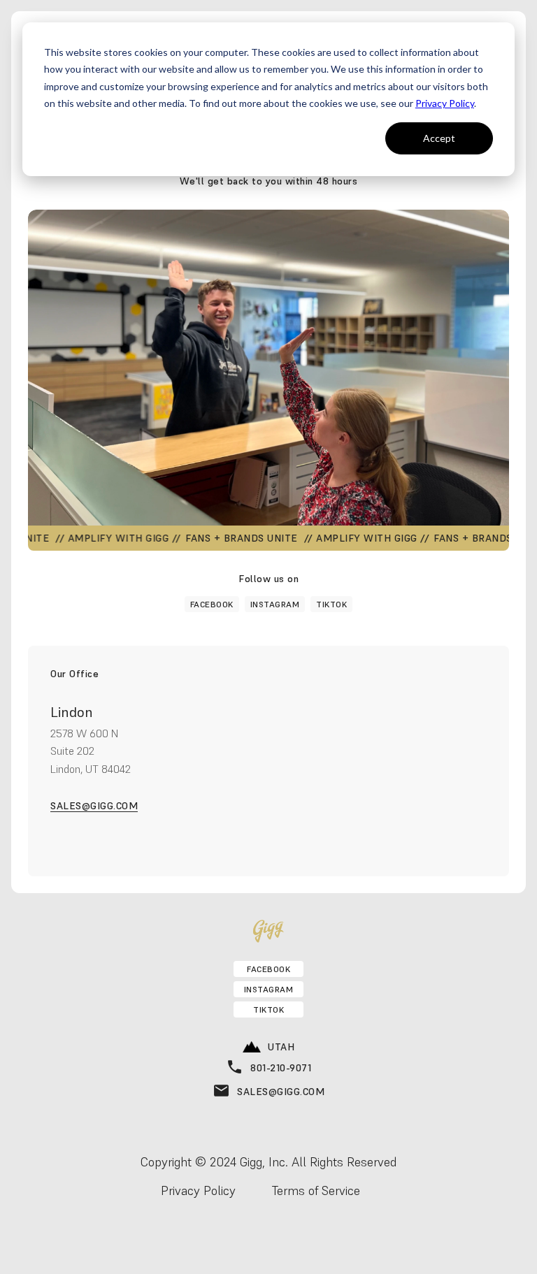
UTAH (281, 1047)
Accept (439, 138)
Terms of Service (316, 1190)
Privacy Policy (444, 103)
